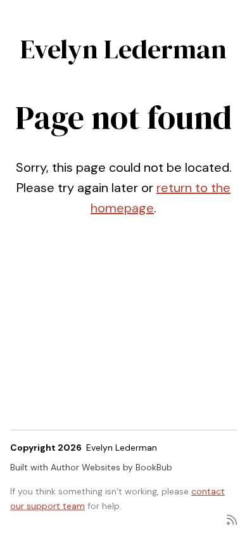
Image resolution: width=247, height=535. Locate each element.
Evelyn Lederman (123, 48)
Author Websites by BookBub (111, 467)
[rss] (232, 519)
